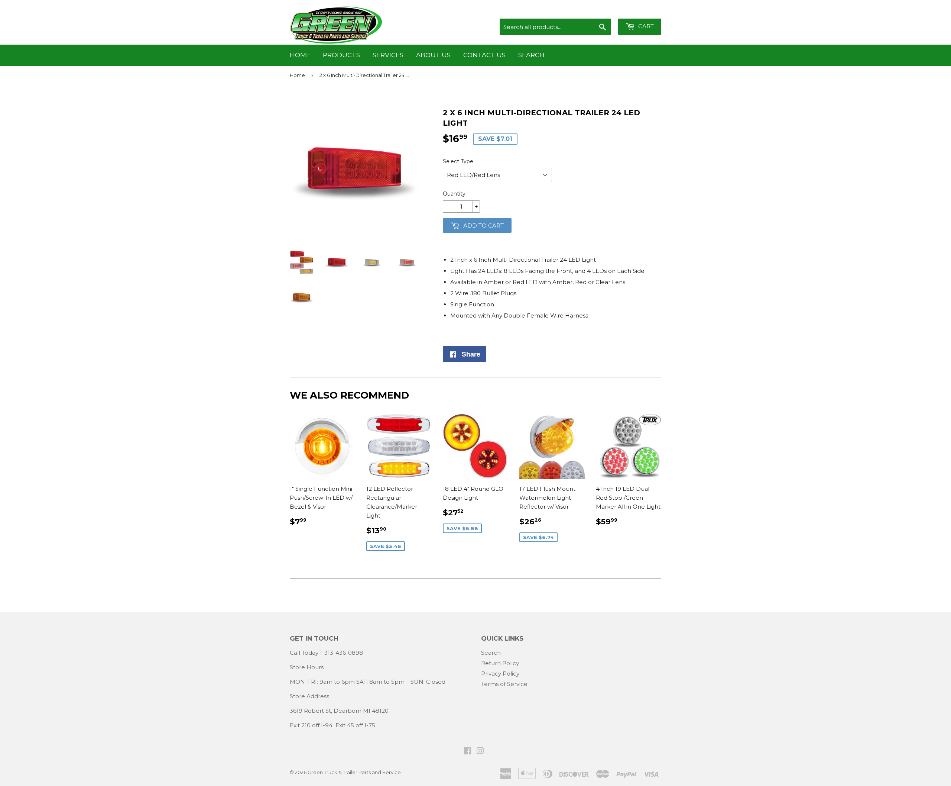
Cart (645, 26)
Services (388, 55)
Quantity (454, 193)
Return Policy (500, 663)
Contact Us (484, 55)
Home (300, 55)
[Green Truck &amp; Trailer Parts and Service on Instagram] (480, 751)
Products (341, 55)
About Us (433, 55)
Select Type (458, 161)
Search (531, 55)
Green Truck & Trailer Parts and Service (354, 772)
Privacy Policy (500, 673)
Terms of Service (504, 683)
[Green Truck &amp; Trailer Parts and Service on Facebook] (467, 751)
